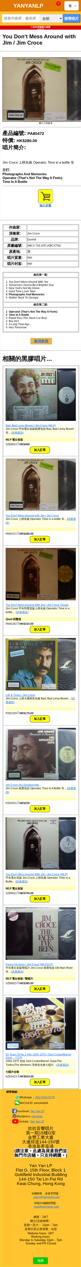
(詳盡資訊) (17, 432)
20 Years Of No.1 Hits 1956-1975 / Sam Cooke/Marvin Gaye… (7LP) (38, 1056)
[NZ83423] (41, 1049)
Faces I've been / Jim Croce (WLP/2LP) (29, 964)
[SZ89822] (41, 868)
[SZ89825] (41, 958)
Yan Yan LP (37, 1111)
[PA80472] (41, 510)
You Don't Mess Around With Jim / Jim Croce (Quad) (37, 605)
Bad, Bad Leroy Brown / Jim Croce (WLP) (31, 425)
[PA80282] (41, 599)
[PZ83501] (41, 779)
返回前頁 (41, 341)
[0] (55, 6)
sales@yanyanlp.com (46, 1197)
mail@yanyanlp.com (46, 1206)
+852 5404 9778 (44, 1097)
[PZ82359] (41, 689)
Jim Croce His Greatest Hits (22, 785)
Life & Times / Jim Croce (20, 695)
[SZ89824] (41, 420)
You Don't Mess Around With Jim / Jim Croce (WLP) (37, 874)
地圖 (40, 1260)
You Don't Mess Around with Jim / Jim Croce (32, 515)
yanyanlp (37, 1116)
